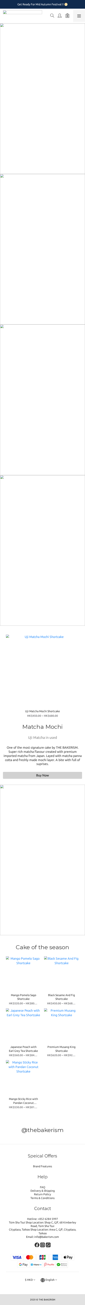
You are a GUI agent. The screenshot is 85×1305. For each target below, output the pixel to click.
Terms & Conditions (42, 1198)
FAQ (42, 1187)
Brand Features (42, 1166)
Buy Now (42, 775)
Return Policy (42, 1194)
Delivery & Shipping (42, 1190)
